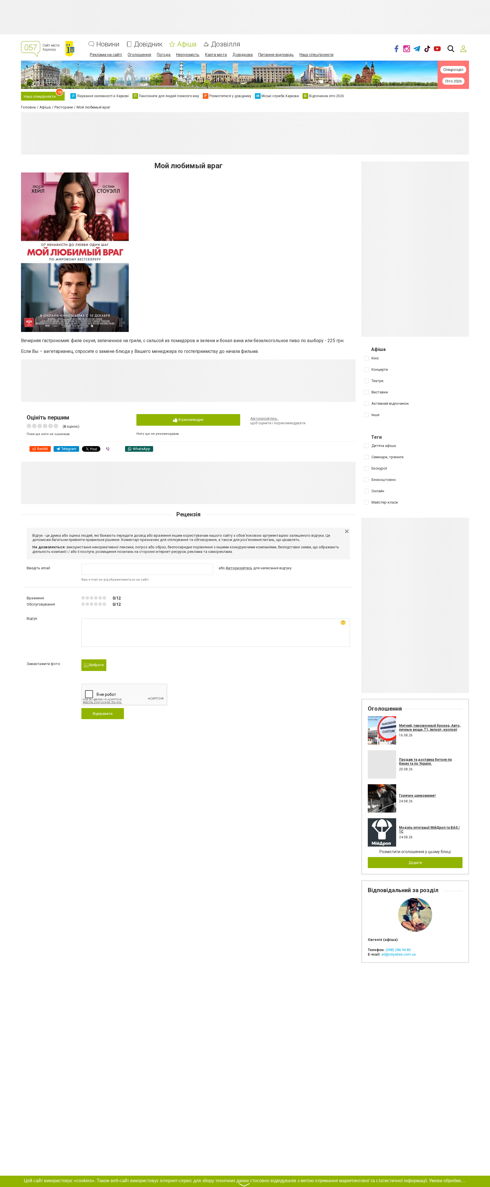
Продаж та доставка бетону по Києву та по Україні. (425, 762)
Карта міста (216, 54)
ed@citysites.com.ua (398, 954)
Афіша (187, 44)
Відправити (103, 713)
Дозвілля (225, 44)
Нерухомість (187, 54)
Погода (163, 54)
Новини (107, 44)
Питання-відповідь (276, 54)
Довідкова (243, 54)
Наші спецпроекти (316, 54)
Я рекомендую (191, 419)
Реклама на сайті (106, 54)
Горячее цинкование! (417, 796)
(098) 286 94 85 (398, 950)
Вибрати (96, 665)
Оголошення (139, 54)
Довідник (148, 44)
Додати (415, 862)
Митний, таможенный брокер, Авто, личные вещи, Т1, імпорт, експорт (430, 728)
